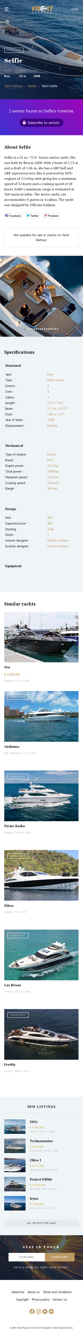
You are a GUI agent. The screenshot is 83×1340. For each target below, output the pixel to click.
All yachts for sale (41, 1223)
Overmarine (36, 1150)
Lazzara (8, 1071)
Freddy (10, 1064)
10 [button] (44, 329)
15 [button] (55, 329)
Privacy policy (41, 1299)
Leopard (8, 680)
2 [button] (27, 329)
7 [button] (38, 329)
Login (74, 9)
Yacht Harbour (42, 10)
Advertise (17, 1292)
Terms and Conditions (57, 1292)
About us (33, 1292)
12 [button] (49, 329)
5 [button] (34, 329)
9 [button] (42, 329)
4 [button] (32, 329)
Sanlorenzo (35, 1169)
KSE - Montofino (12, 753)
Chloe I (35, 1160)
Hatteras (8, 832)
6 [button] (36, 329)
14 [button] (53, 329)
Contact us (60, 1299)
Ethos (9, 905)
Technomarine (41, 1141)
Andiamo (11, 746)
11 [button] (46, 329)
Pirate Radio (14, 826)
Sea (7, 667)
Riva (7, 76)
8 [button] (40, 329)
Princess (8, 991)
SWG (33, 1122)
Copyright (22, 1299)
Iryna (34, 1198)
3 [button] (29, 329)
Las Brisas (12, 985)
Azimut (33, 1131)
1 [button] (25, 329)
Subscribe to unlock (43, 122)
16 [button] (57, 329)
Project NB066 (41, 1179)
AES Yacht (35, 1189)
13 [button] (51, 329)
